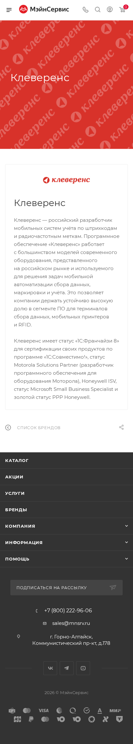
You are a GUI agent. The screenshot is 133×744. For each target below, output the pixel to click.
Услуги (15, 493)
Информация (24, 542)
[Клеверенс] (66, 180)
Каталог (17, 460)
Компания (20, 526)
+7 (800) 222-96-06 (68, 610)
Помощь (17, 558)
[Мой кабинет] (110, 10)
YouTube (83, 668)
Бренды (16, 509)
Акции (14, 476)
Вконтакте (50, 668)
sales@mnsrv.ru (71, 623)
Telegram (67, 668)
